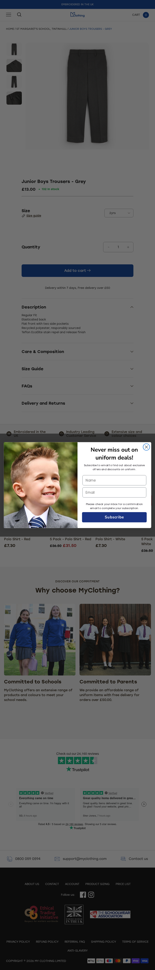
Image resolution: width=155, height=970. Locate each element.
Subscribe (114, 517)
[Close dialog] (146, 447)
